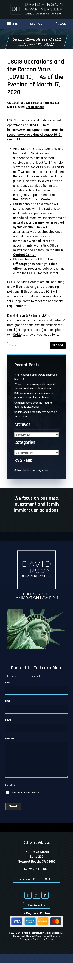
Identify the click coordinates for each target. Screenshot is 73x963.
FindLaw (50, 939)
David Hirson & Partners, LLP (42, 103)
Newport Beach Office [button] (37, 879)
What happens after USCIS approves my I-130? (35, 376)
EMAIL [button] (38, 23)
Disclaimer (10, 784)
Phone (8, 719)
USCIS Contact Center (34, 199)
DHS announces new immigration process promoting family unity (33, 395)
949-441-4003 (38, 869)
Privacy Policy (42, 936)
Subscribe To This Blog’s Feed (31, 470)
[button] (12, 23)
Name (7, 682)
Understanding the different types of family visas (35, 414)
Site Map (30, 936)
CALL (63, 23)
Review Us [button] (36, 905)
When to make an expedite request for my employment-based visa (34, 386)
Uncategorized (35, 106)
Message (9, 738)
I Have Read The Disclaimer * (25, 792)
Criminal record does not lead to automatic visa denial (33, 404)
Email (8, 701)
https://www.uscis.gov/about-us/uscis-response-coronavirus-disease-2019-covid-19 (35, 134)
